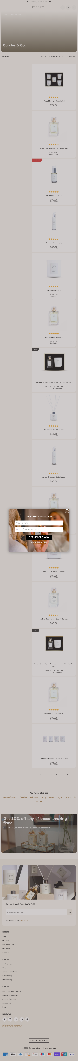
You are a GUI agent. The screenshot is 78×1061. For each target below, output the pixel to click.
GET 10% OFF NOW (39, 537)
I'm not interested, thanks (39, 542)
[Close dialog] (67, 511)
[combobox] (18, 529)
